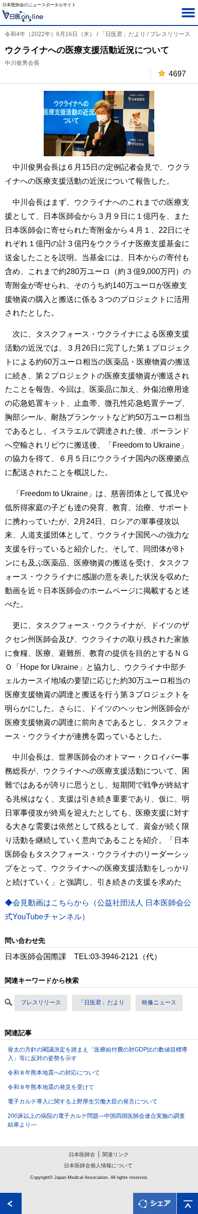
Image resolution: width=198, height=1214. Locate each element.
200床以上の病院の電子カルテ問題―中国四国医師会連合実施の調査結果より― (96, 1120)
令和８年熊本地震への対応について (54, 1072)
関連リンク (115, 1154)
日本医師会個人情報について (98, 1165)
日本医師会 (82, 1154)
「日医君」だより (101, 1002)
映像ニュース (159, 1002)
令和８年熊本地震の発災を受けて (51, 1087)
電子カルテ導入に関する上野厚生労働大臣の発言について (83, 1101)
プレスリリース (41, 1002)
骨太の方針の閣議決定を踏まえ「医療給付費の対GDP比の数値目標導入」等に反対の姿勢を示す (97, 1054)
